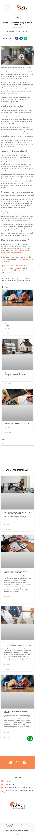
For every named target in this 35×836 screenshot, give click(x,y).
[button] (6, 7)
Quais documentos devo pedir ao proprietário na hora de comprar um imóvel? (15, 374)
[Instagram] (17, 762)
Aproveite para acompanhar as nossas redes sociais (15, 267)
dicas (3, 443)
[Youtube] (24, 762)
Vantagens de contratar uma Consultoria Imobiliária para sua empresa (16, 571)
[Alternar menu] (17, 834)
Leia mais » (8, 328)
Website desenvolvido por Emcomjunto (17, 830)
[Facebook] (10, 762)
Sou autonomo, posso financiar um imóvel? (16, 643)
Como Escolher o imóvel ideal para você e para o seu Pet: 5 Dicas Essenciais (17, 512)
